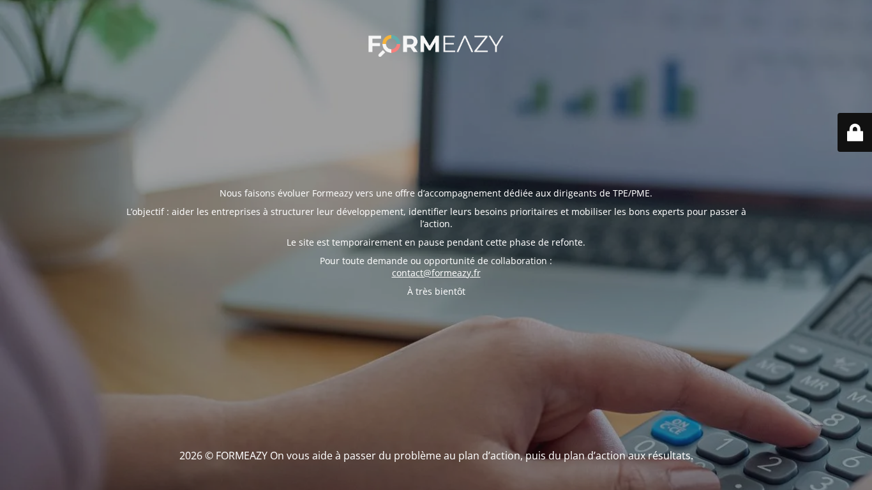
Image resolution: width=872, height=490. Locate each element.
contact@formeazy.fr (436, 273)
